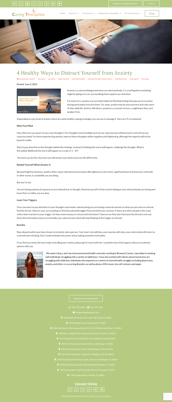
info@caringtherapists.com (87, 312)
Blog (151, 13)
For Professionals (131, 13)
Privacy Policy (88, 396)
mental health (78, 79)
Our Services (87, 13)
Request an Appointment (125, 3)
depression (63, 79)
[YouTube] (59, 3)
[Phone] (21, 3)
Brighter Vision (76, 396)
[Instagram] (40, 3)
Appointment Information (108, 13)
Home (62, 13)
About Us (72, 13)
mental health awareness (100, 79)
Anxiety (41, 79)
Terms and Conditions (103, 396)
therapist (134, 79)
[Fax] (27, 3)
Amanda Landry (27, 79)
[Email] (14, 3)
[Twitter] (53, 3)
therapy (145, 79)
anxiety (51, 79)
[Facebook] (34, 3)
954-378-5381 (78, 307)
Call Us (151, 3)
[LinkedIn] (46, 3)
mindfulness (121, 79)
